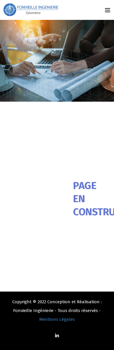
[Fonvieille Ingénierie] (31, 10)
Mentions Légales (57, 319)
